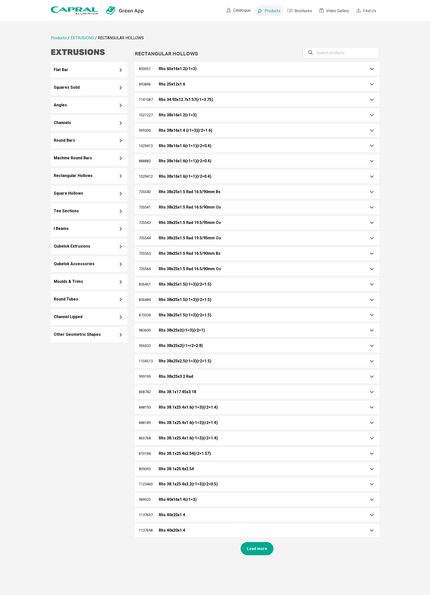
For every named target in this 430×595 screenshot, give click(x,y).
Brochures (303, 10)
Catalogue (242, 10)
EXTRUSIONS (82, 38)
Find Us (369, 10)
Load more (257, 548)
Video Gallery (337, 10)
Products (272, 10)
